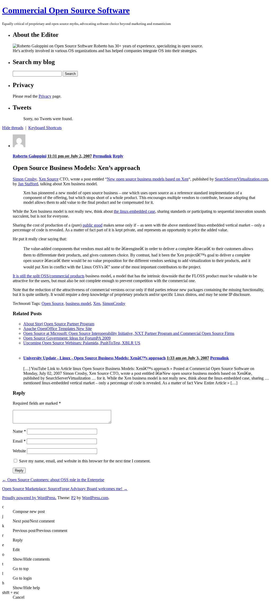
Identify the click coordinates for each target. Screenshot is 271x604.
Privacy (45, 96)
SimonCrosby (113, 303)
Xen (96, 303)
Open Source (53, 303)
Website (19, 451)
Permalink (102, 156)
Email (19, 441)
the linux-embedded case (134, 211)
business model (78, 303)
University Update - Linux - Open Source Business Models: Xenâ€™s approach (94, 358)
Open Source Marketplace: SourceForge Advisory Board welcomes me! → (65, 488)
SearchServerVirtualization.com (241, 179)
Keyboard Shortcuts (45, 127)
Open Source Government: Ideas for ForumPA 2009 (67, 338)
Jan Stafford (28, 184)
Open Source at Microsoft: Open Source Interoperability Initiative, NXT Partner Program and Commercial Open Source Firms (128, 333)
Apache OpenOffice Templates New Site (57, 328)
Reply (118, 156)
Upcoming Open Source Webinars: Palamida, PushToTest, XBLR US (81, 343)
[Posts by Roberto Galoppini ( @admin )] (19, 145)
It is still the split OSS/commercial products (48, 276)
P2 (73, 497)
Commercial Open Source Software (66, 10)
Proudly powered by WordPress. (29, 497)
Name (19, 431)
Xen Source (48, 179)
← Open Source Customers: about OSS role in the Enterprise (53, 479)
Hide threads (12, 127)
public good (92, 225)
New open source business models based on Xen (147, 179)
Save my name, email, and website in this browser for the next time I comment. (85, 461)
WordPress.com (95, 497)
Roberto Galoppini (29, 156)
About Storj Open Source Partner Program (58, 324)
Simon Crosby (25, 179)
